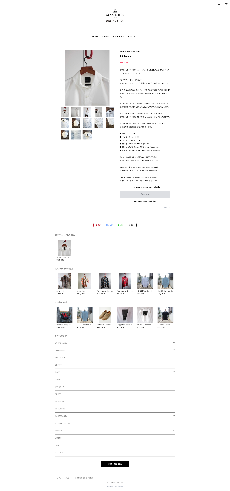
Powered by (112, 487)
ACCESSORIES (61, 416)
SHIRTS (58, 365)
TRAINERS (59, 401)
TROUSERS (60, 409)
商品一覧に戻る (115, 464)
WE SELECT (60, 358)
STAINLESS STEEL (63, 423)
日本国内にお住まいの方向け (145, 201)
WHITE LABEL (61, 343)
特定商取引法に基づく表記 (84, 478)
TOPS (57, 372)
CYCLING (59, 453)
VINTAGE (59, 431)
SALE (57, 445)
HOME (95, 36)
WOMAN (58, 438)
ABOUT (105, 36)
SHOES (58, 394)
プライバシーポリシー (64, 478)
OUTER (58, 380)
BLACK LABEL (61, 350)
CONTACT (133, 36)
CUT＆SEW (59, 387)
